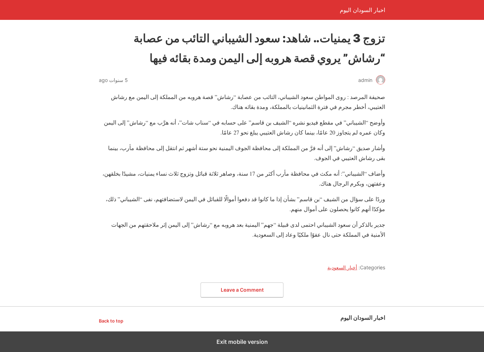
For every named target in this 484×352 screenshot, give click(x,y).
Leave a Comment (242, 290)
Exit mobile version (242, 341)
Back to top (111, 321)
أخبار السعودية (342, 267)
